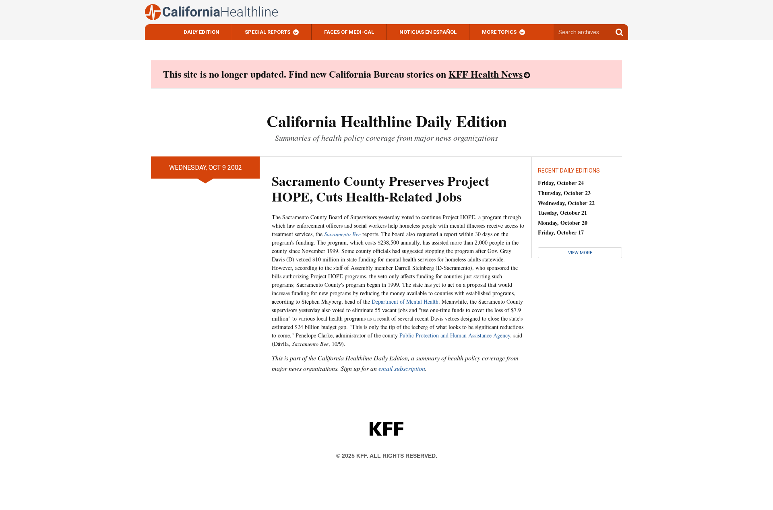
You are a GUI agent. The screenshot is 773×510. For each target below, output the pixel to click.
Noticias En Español (428, 32)
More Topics (499, 32)
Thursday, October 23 (564, 193)
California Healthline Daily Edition (387, 121)
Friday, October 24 (561, 183)
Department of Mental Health (405, 301)
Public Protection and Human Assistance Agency (454, 335)
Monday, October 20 (562, 222)
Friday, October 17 (561, 232)
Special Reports (267, 32)
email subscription (401, 368)
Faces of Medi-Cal (349, 32)
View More (580, 252)
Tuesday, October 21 (562, 212)
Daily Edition (201, 32)
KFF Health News (486, 74)
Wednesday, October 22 (566, 203)
